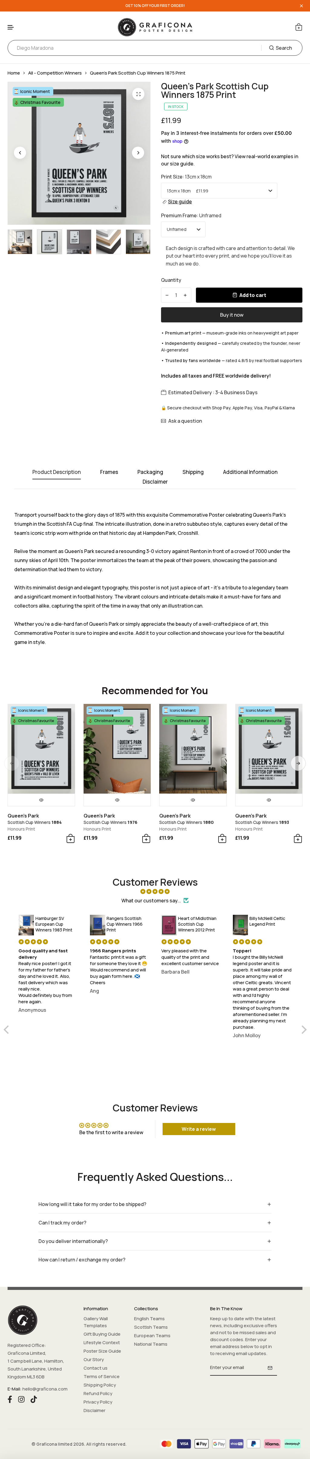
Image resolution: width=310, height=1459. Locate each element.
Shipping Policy (100, 1385)
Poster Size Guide (102, 1351)
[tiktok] (34, 1398)
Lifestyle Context (102, 1342)
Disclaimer (94, 1410)
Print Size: (186, 176)
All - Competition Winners (55, 72)
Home (14, 72)
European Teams (152, 1335)
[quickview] (41, 800)
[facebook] (10, 1398)
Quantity (171, 280)
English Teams (149, 1318)
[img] (155, 891)
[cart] (298, 27)
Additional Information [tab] (250, 472)
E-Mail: (14, 1389)
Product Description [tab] (56, 472)
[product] (138, 94)
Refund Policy (98, 1393)
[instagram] (21, 1398)
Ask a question (185, 421)
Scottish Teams (151, 1327)
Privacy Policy (98, 1402)
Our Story (94, 1359)
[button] (11, 27)
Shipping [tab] (193, 472)
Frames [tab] (109, 472)
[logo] (155, 27)
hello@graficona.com (45, 1389)
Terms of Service (102, 1376)
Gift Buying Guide (102, 1334)
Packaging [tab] (150, 472)
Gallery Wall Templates (96, 1322)
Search (284, 48)
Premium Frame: (191, 215)
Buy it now (231, 314)
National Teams (150, 1344)
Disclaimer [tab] (155, 482)
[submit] (270, 1368)
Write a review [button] (199, 1129)
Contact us (95, 1368)
